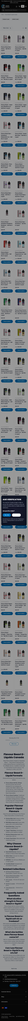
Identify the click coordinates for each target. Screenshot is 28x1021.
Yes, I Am (7, 515)
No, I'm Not (16, 515)
